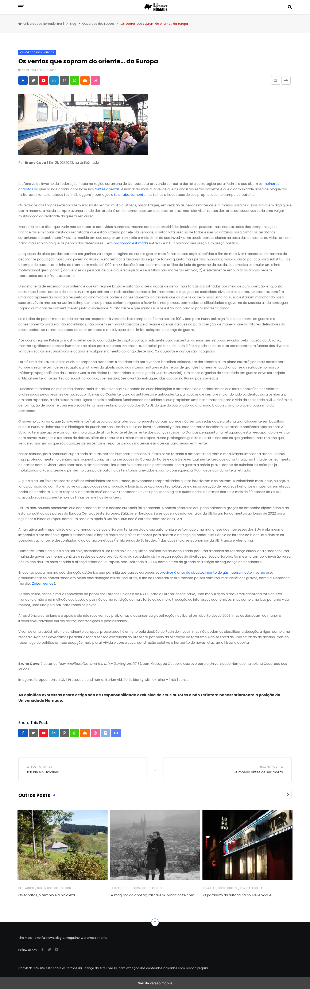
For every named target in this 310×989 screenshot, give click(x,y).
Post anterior (41, 766)
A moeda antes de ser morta (259, 772)
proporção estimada (130, 243)
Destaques (26, 888)
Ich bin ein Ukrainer (43, 772)
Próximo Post (269, 766)
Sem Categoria (251, 888)
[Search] (290, 7)
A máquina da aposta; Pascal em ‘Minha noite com (152, 895)
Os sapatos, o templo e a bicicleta (46, 895)
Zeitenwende (43, 583)
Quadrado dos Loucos (54, 888)
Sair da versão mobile (155, 983)
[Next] (288, 794)
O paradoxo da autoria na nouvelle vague (237, 895)
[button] (21, 7)
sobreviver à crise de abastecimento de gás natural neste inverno (210, 572)
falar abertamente (130, 194)
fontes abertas (107, 189)
